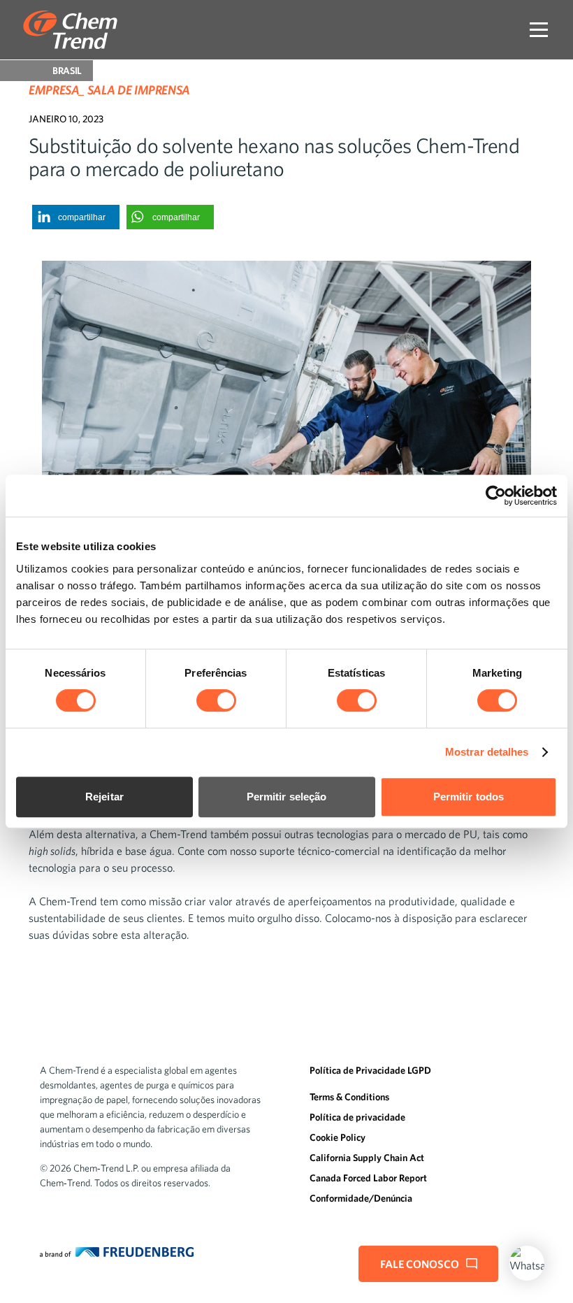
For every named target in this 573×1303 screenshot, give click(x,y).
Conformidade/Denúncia (361, 1198)
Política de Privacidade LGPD (370, 1070)
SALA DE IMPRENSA (138, 90)
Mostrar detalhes (487, 752)
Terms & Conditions (349, 1096)
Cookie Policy (337, 1137)
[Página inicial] (70, 29)
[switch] (216, 700)
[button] (75, 217)
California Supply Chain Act (367, 1157)
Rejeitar (104, 796)
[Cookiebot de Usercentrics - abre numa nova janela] (496, 495)
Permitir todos (468, 796)
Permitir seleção (287, 796)
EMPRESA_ (57, 90)
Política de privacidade (357, 1117)
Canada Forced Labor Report (368, 1178)
